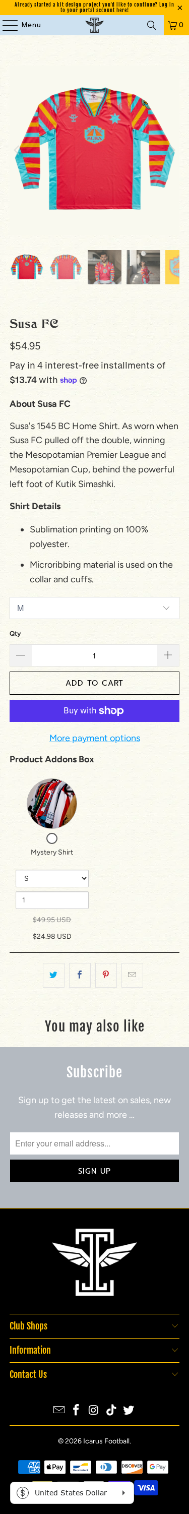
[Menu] (5, 25)
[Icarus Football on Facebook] (76, 1411)
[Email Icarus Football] (59, 1411)
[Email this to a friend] (132, 975)
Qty (15, 633)
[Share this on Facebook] (80, 975)
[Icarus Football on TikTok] (111, 1411)
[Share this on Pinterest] (106, 975)
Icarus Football (106, 1441)
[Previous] (17, 150)
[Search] (151, 25)
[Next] (172, 150)
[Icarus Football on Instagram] (94, 1411)
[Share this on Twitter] (54, 975)
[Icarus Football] (94, 25)
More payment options (94, 738)
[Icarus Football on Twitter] (129, 1411)
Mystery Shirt (52, 852)
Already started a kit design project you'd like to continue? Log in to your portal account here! (94, 7)
